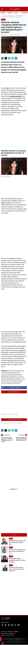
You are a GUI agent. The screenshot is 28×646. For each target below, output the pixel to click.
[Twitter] (5, 58)
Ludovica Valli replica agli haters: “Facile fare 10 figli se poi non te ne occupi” (7, 439)
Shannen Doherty (16, 96)
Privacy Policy (4, 633)
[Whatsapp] (9, 58)
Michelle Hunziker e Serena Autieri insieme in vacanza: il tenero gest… (17, 542)
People (5, 15)
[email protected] (5, 639)
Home (2, 15)
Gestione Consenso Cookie (7, 635)
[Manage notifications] (3, 643)
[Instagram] (9, 625)
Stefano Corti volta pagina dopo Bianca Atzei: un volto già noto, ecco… (17, 551)
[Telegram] (12, 58)
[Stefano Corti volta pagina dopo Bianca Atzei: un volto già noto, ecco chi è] (4, 550)
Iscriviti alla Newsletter (14, 392)
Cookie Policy (12, 633)
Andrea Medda (4, 35)
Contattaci (9, 631)
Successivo (22, 435)
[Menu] (2, 9)
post (3, 203)
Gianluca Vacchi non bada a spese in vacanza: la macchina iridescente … (16, 569)
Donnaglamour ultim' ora (14, 419)
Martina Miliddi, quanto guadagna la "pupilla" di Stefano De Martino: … (17, 560)
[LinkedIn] (16, 58)
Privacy (0, 639)
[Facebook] (2, 58)
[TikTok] (15, 625)
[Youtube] (18, 625)
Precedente (6, 435)
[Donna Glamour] (14, 9)
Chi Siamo (3, 631)
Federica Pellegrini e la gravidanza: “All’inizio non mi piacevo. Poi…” (21, 439)
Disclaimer (15, 631)
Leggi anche (14, 534)
